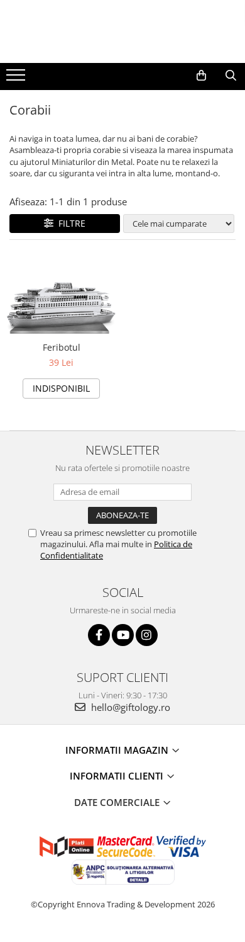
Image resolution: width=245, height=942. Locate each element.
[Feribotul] (61, 294)
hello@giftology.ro (129, 707)
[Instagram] (147, 635)
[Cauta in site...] (231, 75)
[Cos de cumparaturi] (201, 75)
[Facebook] (99, 635)
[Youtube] (123, 635)
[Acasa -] (122, 31)
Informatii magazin (118, 750)
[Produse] (17, 78)
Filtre (69, 223)
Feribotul (61, 347)
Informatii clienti (118, 775)
